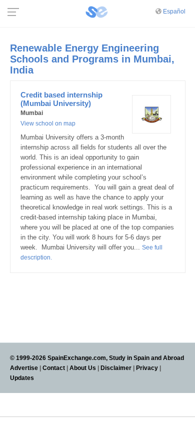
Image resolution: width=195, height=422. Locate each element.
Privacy (147, 368)
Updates (22, 378)
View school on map (48, 123)
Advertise (24, 368)
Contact (53, 368)
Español (174, 11)
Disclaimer (116, 368)
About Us (83, 368)
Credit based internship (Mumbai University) (61, 99)
